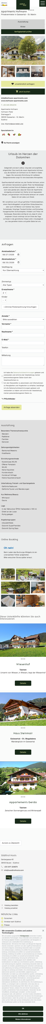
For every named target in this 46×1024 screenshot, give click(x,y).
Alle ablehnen (23, 1014)
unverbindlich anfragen (25, 84)
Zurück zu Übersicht (10, 843)
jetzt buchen (24, 91)
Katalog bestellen (11, 905)
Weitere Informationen (23, 1019)
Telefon (5, 347)
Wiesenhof (23, 664)
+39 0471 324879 (11, 867)
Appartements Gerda (23, 802)
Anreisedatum (8, 251)
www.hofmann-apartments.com (14, 101)
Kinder (4, 297)
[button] (43, 931)
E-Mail (5, 339)
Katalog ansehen (11, 908)
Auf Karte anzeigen (11, 143)
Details (23, 683)
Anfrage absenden (12, 407)
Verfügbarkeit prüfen (23, 31)
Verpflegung (7, 267)
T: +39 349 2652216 (8, 105)
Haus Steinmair (23, 733)
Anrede (5, 316)
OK (23, 1008)
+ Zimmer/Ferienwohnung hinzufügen (20, 307)
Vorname (6, 324)
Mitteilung (6, 355)
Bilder (22, 26)
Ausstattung (23, 22)
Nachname (7, 331)
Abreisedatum (8, 259)
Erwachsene (7, 289)
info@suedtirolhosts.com (14, 870)
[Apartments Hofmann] (23, 50)
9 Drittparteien (24, 936)
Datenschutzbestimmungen (23, 372)
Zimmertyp (6, 281)
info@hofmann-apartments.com (14, 98)
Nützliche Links (9, 914)
